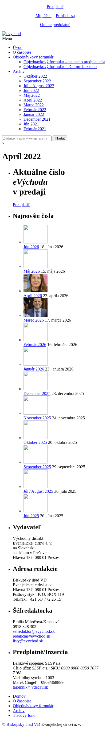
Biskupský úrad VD (23, 724)
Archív (19, 71)
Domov (19, 696)
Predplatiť (55, 6)
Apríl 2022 (32, 100)
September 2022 (37, 81)
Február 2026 (34, 344)
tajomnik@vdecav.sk (30, 687)
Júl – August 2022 (38, 85)
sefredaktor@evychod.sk (34, 631)
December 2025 (36, 393)
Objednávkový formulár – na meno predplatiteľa (64, 62)
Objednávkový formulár (33, 57)
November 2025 (37, 418)
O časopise (22, 52)
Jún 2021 (31, 124)
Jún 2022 (31, 90)
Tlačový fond (24, 715)
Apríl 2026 (32, 295)
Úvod (17, 47)
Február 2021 (34, 129)
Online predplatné (55, 24)
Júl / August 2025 (38, 491)
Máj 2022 (31, 95)
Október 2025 (35, 442)
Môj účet (44, 15)
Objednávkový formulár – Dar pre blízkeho (60, 66)
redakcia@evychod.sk (31, 636)
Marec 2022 (33, 105)
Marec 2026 (33, 320)
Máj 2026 (31, 271)
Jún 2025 (31, 515)
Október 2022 (35, 76)
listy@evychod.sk (28, 641)
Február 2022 (34, 109)
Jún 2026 (31, 247)
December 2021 (36, 119)
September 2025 (37, 467)
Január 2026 (33, 369)
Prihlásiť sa (65, 15)
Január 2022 (33, 114)
